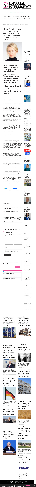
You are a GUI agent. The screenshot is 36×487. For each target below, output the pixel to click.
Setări (31, 485)
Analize (21, 16)
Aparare (5, 18)
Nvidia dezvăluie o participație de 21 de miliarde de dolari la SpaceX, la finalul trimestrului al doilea (27, 175)
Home (4, 14)
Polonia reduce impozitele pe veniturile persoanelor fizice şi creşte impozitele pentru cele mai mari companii (27, 253)
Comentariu (6, 237)
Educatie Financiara (20, 18)
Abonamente (16, 481)
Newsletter (20, 481)
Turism (8, 18)
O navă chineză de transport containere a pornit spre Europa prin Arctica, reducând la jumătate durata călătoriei (27, 145)
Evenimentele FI (22, 12)
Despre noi (7, 481)
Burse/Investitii (25, 14)
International (20, 14)
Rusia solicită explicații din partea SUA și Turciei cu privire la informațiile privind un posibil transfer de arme (27, 160)
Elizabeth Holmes (18, 190)
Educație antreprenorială (27, 18)
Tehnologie (9, 16)
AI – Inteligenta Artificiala (15, 16)
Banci (30, 14)
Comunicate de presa (13, 18)
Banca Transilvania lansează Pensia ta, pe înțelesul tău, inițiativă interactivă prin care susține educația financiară (27, 260)
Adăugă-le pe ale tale (17, 229)
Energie (5, 16)
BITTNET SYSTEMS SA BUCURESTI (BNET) (9, 278)
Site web (6, 247)
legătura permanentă (15, 191)
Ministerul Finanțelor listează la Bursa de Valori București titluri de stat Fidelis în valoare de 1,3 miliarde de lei (27, 92)
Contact (19, 482)
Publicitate (22, 482)
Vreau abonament (12, 12)
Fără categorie (22, 478)
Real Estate (28, 16)
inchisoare (4, 191)
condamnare (14, 190)
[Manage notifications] (34, 485)
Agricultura (24, 16)
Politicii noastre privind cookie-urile (20, 486)
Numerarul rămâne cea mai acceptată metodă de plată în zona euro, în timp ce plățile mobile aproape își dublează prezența (27, 130)
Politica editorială (25, 481)
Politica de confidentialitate (14, 482)
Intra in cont (17, 12)
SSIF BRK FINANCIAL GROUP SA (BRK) (8, 273)
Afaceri (7, 14)
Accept (28, 485)
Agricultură (7, 374)
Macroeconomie (15, 14)
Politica (11, 14)
